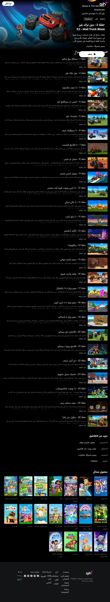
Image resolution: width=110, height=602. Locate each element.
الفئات (56, 583)
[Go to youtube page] (28, 576)
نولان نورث (92, 448)
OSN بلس (49, 577)
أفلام (56, 579)
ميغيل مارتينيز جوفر (87, 442)
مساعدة (66, 572)
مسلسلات (54, 576)
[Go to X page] (25, 576)
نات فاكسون (82, 448)
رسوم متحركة (91, 454)
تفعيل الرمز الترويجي (65, 577)
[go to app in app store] (20, 572)
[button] (8, 3)
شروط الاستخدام (65, 584)
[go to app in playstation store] (20, 579)
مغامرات (81, 454)
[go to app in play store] (20, 575)
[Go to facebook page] (38, 576)
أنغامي (48, 582)
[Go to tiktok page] (31, 576)
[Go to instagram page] (34, 576)
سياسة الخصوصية (65, 590)
